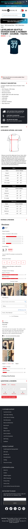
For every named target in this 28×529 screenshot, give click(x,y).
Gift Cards (6, 451)
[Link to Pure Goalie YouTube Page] (19, 510)
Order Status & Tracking (9, 417)
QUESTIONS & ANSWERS (9, 381)
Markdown (14, 6)
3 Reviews (13, 385)
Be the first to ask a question (9, 397)
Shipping (5, 428)
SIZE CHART (4, 127)
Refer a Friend (7, 430)
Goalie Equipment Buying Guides (11, 449)
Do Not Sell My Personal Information (12, 486)
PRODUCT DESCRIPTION (8, 83)
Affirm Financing (7, 478)
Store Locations (7, 433)
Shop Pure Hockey (8, 462)
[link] (4, 385)
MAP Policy (6, 438)
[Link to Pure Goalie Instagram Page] (24, 510)
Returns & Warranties (8, 422)
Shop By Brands (7, 457)
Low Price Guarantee (8, 436)
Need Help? (3, 518)
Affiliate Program (7, 475)
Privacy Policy (7, 480)
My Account (6, 425)
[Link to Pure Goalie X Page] (15, 510)
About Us (6, 470)
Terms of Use (6, 483)
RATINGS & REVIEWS (7, 220)
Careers (5, 472)
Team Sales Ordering (8, 414)
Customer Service (7, 412)
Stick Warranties (7, 420)
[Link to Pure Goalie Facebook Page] (7, 510)
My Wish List (6, 454)
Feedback (6, 441)
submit (14, 503)
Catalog (5, 459)
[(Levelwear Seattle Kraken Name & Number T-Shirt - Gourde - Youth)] (14, 46)
